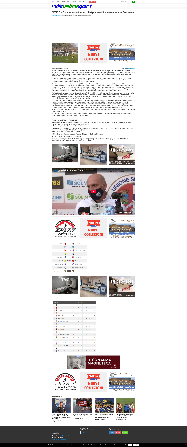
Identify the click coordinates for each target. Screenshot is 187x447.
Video (80, 1)
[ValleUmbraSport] (72, 6)
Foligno (68, 1)
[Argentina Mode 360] (93, 53)
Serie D (59, 15)
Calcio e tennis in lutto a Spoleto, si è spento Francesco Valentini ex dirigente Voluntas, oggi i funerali (125, 416)
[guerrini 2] (65, 228)
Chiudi (130, 444)
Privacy (57, 439)
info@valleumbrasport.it (64, 436)
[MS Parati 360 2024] (122, 154)
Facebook (112, 432)
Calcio (56, 15)
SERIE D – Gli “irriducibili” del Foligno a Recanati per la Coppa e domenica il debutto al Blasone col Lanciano (104, 416)
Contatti (53, 439)
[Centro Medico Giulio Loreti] (65, 153)
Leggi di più (136, 444)
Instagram (125, 432)
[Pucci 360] (93, 154)
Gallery (84, 1)
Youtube (118, 432)
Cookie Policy (63, 439)
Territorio (74, 1)
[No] (185, 445)
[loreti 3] (93, 362)
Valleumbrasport (86, 433)
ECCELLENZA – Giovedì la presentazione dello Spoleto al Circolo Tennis (82, 415)
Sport (58, 1)
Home (53, 1)
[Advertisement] (93, 29)
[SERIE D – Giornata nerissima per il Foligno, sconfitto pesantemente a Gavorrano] (65, 53)
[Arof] (122, 53)
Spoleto (63, 1)
